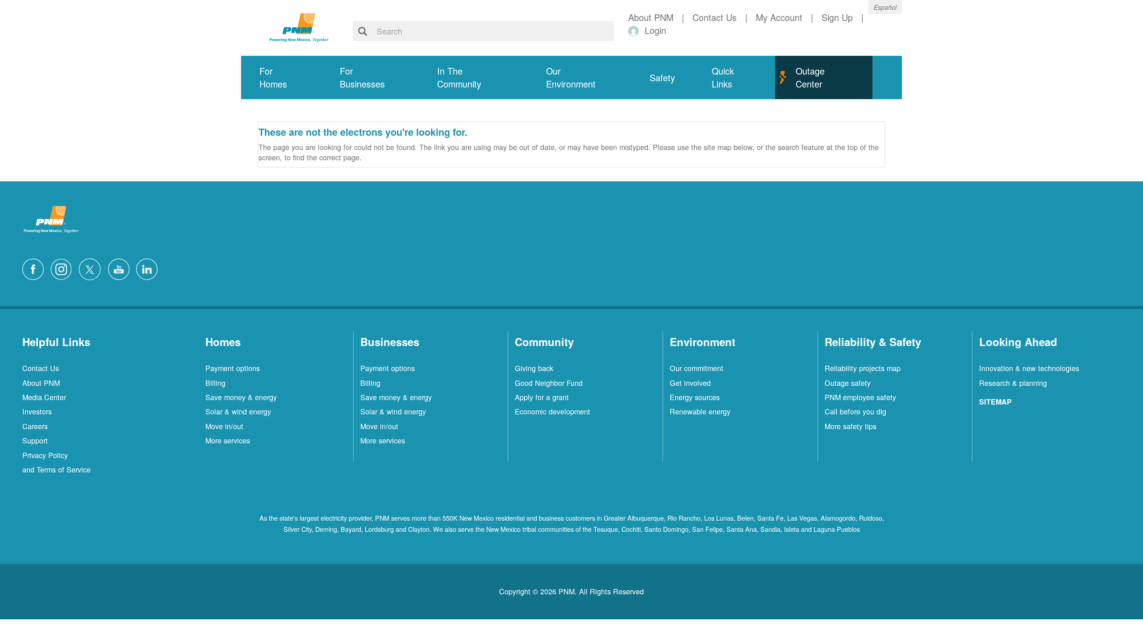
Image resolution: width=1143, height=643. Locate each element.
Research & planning (1013, 382)
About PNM (41, 382)
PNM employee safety (860, 397)
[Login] (635, 30)
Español (885, 7)
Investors (37, 411)
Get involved (690, 382)
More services (227, 440)
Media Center (44, 397)
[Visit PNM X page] (92, 268)
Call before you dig (855, 411)
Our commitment (696, 368)
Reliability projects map (863, 368)
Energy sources (695, 397)
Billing (215, 382)
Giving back (534, 368)
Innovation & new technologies (1029, 368)
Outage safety (848, 382)
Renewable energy (700, 411)
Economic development (552, 411)
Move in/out (224, 426)
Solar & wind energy (238, 411)
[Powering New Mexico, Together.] (299, 26)
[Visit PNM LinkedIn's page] (149, 268)
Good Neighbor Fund (549, 382)
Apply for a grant (542, 397)
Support (35, 440)
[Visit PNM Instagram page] (63, 268)
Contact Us (40, 368)
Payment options (232, 368)
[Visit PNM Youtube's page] (121, 268)
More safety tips (850, 426)
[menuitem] (281, 77)
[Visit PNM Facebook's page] (35, 268)
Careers (35, 426)
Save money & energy (241, 397)
